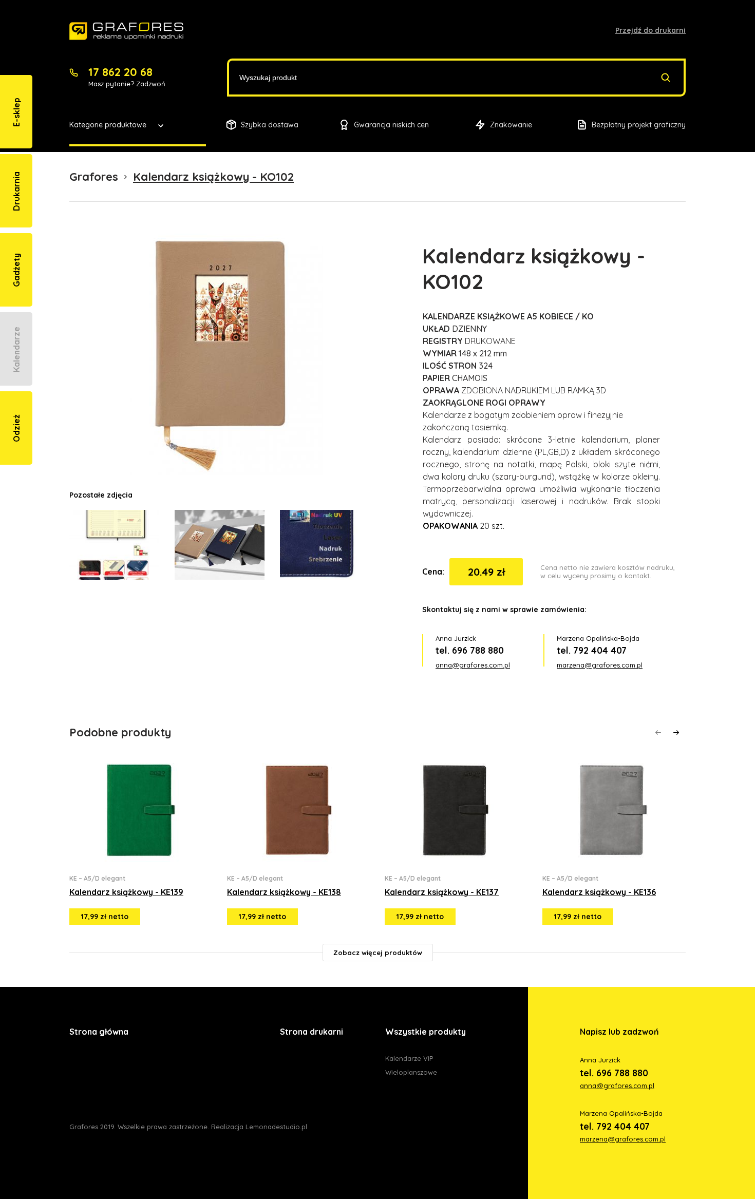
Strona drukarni (311, 1031)
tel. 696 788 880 (470, 650)
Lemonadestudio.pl (276, 1126)
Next (676, 732)
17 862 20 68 (120, 72)
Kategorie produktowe (107, 124)
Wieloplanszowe (411, 1072)
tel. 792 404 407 (592, 650)
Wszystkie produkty (425, 1031)
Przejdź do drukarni (650, 30)
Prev (658, 732)
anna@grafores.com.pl (473, 665)
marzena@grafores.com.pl (600, 665)
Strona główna (98, 1031)
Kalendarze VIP (409, 1058)
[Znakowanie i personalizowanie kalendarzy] (126, 31)
